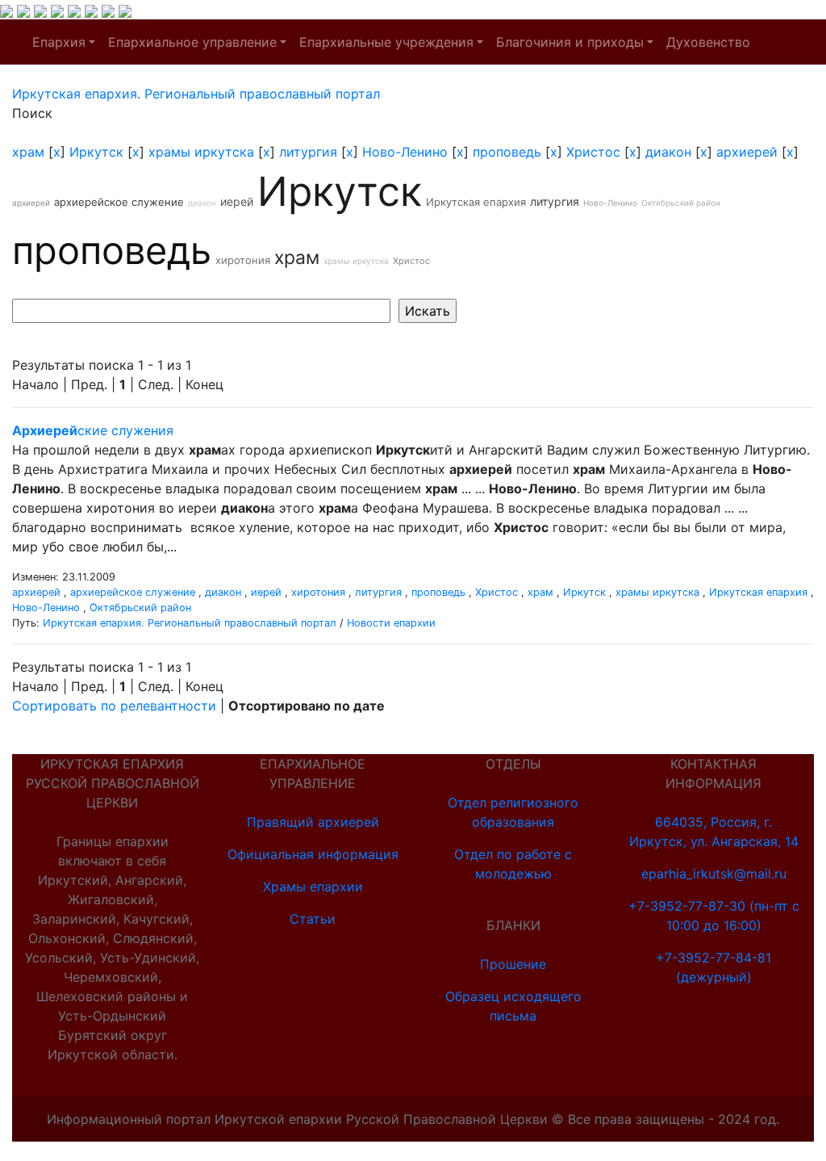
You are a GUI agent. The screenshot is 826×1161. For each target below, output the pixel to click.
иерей (236, 201)
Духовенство (708, 42)
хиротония (242, 260)
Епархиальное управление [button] (192, 42)
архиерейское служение (119, 201)
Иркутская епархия (476, 201)
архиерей (747, 152)
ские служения (92, 430)
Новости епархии (391, 623)
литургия (308, 152)
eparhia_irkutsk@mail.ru (713, 874)
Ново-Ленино (405, 152)
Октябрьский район (680, 202)
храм (28, 152)
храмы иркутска (201, 152)
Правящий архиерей (313, 822)
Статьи (313, 919)
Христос (593, 152)
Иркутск (96, 152)
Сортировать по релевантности (114, 706)
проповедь (507, 152)
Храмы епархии (313, 886)
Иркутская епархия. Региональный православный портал (189, 623)
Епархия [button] (59, 42)
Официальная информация (312, 854)
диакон (668, 152)
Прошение (513, 964)
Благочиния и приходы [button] (570, 42)
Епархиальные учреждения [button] (386, 42)
